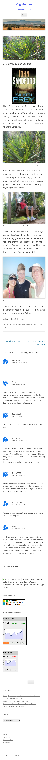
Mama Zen (16, 360)
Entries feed (6, 737)
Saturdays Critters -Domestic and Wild (15, 701)
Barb (14, 526)
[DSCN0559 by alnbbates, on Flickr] (24, 298)
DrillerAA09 (16, 473)
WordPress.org (8, 742)
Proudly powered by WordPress (12, 756)
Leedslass (16, 438)
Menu (24, 15)
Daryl (14, 382)
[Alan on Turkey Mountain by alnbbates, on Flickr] (12, 579)
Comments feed (8, 740)
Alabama (22, 324)
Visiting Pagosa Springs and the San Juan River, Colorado (21, 696)
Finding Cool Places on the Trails (13, 706)
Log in (5, 734)
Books (28, 324)
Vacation (33, 324)
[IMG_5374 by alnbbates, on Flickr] (24, 162)
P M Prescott (17, 502)
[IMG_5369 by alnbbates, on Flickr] (24, 223)
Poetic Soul (16, 414)
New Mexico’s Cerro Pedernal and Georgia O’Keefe (19, 704)
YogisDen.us (24, 4)
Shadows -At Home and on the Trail (14, 698)
